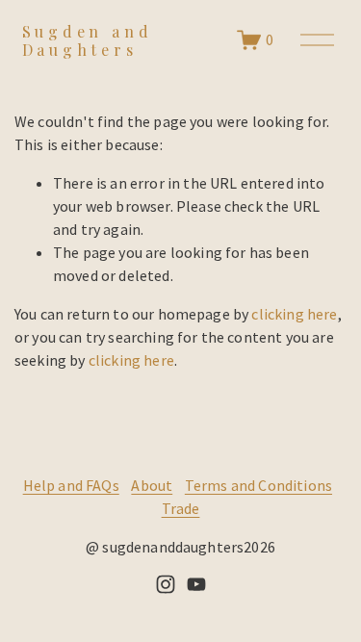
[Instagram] (165, 584)
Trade (181, 508)
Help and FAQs (71, 485)
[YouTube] (196, 584)
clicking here (294, 313)
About (151, 485)
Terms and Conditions (258, 485)
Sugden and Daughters (87, 40)
